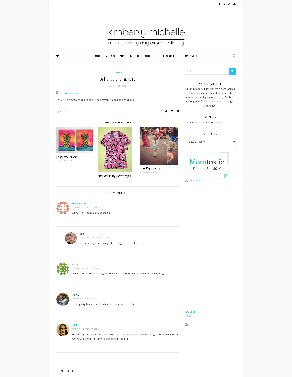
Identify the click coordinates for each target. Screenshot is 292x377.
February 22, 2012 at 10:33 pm (86, 207)
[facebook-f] (220, 4)
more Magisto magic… (151, 168)
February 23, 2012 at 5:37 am (85, 268)
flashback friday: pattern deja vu (115, 176)
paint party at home (66, 157)
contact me (191, 56)
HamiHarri (79, 203)
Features (169, 56)
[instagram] (229, 4)
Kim (62, 111)
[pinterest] (234, 4)
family (117, 72)
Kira (74, 325)
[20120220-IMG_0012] (117, 93)
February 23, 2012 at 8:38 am (85, 298)
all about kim (115, 56)
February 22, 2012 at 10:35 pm (94, 237)
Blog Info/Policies (142, 56)
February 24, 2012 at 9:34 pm (85, 329)
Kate (75, 264)
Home (97, 56)
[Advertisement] (210, 253)
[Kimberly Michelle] (146, 36)
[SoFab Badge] (210, 180)
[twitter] (224, 4)
